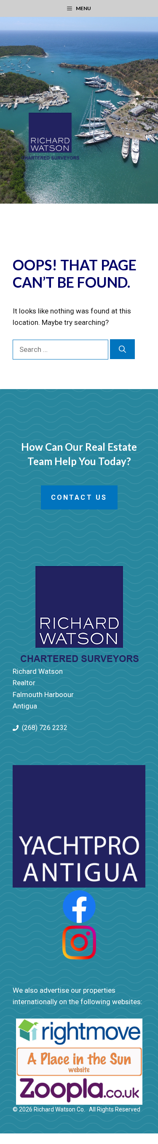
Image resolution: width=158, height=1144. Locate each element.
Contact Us (79, 497)
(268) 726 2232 (44, 728)
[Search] (122, 349)
